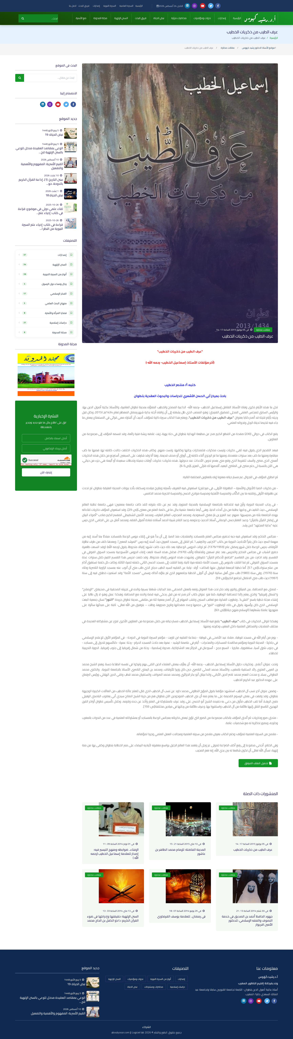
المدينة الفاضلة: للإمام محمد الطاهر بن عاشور (180, 851)
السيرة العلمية (126, 6)
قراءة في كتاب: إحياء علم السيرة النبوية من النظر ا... (42, 226)
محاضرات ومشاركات (153, 987)
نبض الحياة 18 (54, 195)
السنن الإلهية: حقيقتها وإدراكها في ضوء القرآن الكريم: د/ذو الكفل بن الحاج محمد (113, 918)
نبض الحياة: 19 (54, 134)
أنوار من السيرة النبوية (160, 979)
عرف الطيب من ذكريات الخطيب (252, 849)
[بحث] (22, 18)
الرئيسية (139, 6)
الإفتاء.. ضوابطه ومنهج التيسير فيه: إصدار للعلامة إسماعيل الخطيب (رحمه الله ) (115, 854)
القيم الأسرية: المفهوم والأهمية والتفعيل (42, 166)
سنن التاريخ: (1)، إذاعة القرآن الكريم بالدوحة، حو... (41, 181)
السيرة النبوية (109, 6)
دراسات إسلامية (177, 987)
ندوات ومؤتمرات (202, 18)
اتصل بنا (72, 6)
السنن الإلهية (121, 18)
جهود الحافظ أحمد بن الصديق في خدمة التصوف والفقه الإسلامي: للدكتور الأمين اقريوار (247, 920)
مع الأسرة (81, 18)
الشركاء (146, 1026)
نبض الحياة (158, 18)
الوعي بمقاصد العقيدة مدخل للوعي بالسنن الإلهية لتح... (39, 150)
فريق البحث (83, 6)
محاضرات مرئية (179, 18)
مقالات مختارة (228, 48)
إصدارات (96, 6)
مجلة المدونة (100, 18)
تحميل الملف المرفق (257, 763)
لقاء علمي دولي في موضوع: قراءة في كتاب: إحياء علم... (40, 211)
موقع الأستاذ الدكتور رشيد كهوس (258, 48)
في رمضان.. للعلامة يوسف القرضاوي (181, 916)
